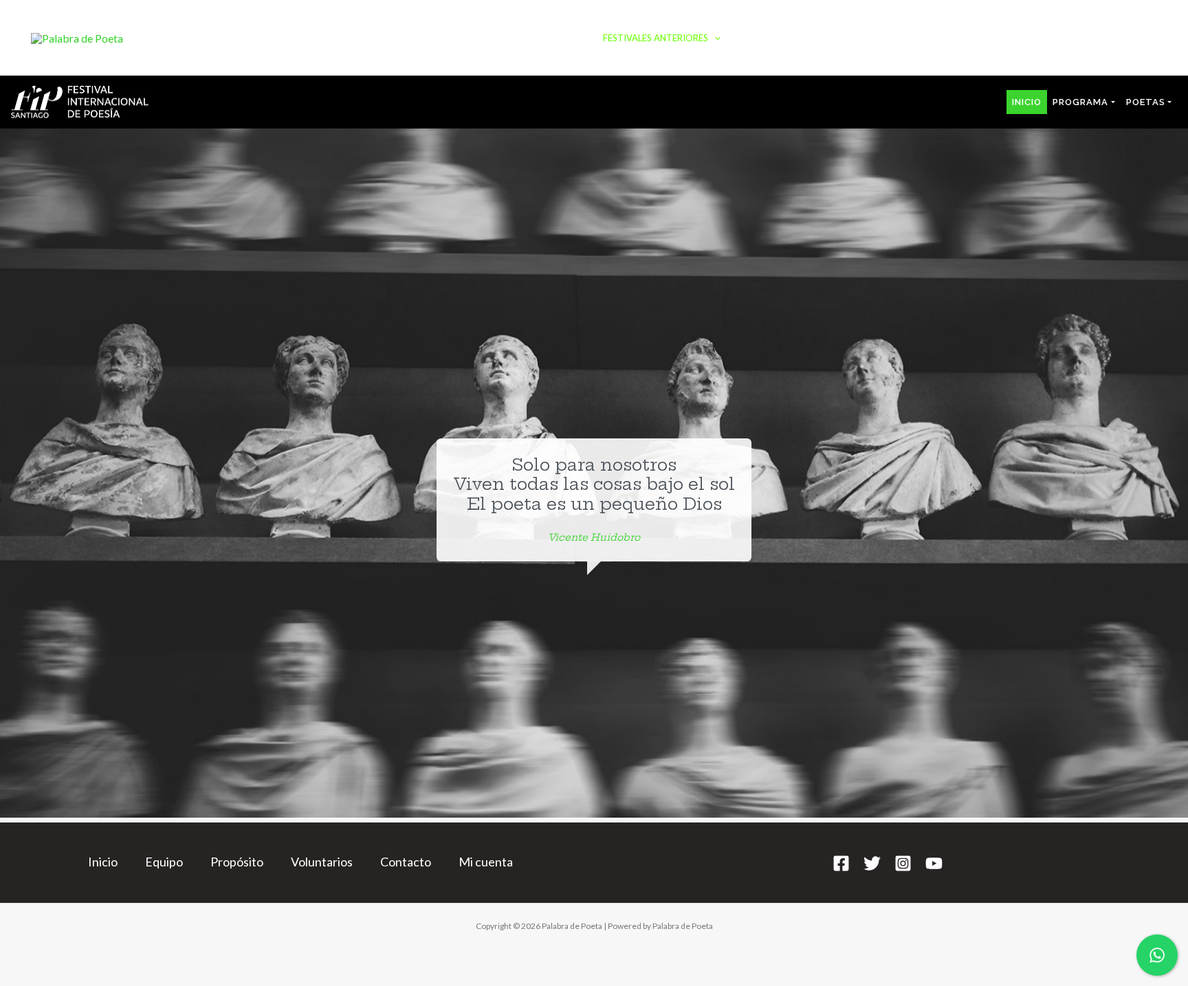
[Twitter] (872, 863)
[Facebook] (841, 863)
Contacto (1117, 37)
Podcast (476, 37)
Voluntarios (322, 861)
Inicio (413, 37)
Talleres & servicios (796, 37)
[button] (569, 38)
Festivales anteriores (655, 37)
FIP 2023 (544, 37)
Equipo (164, 861)
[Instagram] (903, 863)
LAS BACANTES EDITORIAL (926, 37)
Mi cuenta (486, 861)
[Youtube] (934, 863)
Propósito (236, 861)
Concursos (1037, 37)
